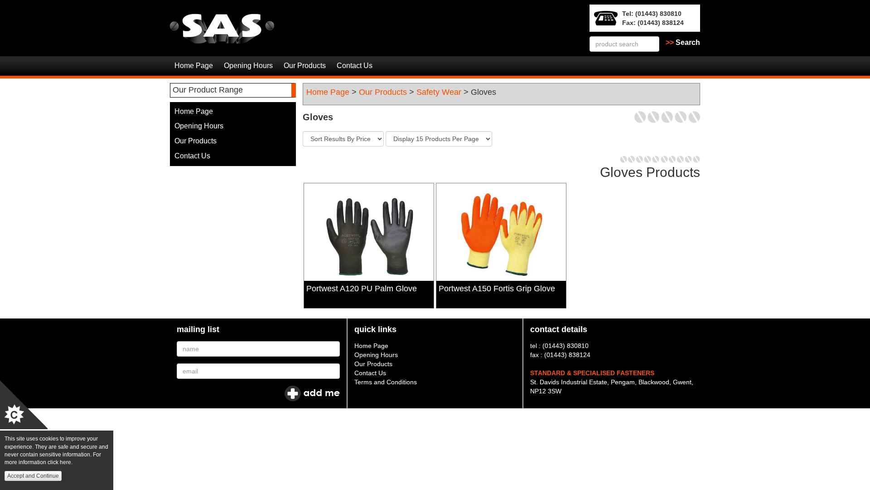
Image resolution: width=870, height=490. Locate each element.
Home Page (193, 65)
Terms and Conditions (385, 382)
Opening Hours (248, 65)
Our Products (305, 65)
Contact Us (354, 65)
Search (683, 42)
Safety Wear (438, 92)
